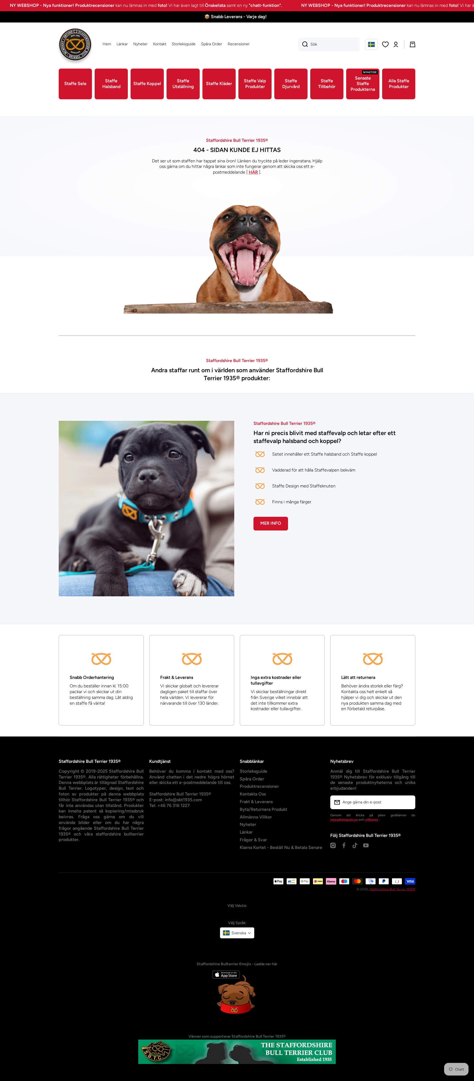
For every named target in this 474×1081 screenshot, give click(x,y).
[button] (371, 44)
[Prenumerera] (408, 802)
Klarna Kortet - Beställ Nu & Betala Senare (281, 847)
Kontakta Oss (253, 794)
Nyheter (248, 824)
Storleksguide (253, 771)
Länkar (246, 832)
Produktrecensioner (259, 786)
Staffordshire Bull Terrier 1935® (392, 889)
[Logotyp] (75, 44)
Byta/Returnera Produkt (263, 809)
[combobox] (329, 44)
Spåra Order (252, 778)
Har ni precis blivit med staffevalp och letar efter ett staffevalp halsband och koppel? (324, 437)
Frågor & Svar (253, 839)
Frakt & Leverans (256, 801)
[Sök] (303, 44)
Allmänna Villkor (256, 817)
